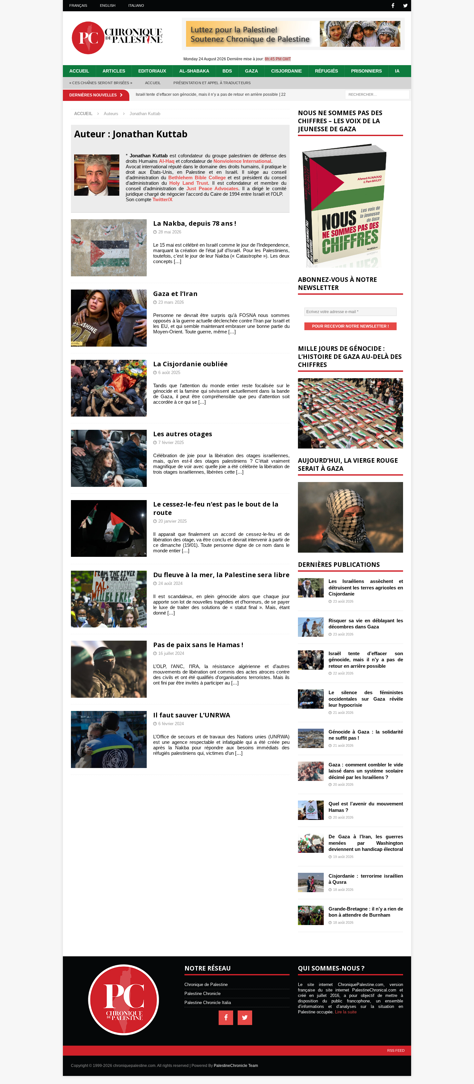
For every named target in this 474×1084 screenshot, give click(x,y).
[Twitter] (405, 5)
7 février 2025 (171, 442)
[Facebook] (393, 5)
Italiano (136, 5)
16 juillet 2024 (171, 653)
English (107, 5)
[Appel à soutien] (293, 44)
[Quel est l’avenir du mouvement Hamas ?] (311, 810)
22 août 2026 (343, 673)
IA (397, 71)
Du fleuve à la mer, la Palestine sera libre (221, 574)
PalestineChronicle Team (236, 1065)
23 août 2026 (343, 601)
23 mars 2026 (171, 302)
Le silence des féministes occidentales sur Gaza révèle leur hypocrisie (366, 699)
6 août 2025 (169, 372)
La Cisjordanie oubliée (190, 364)
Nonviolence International (242, 161)
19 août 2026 (343, 857)
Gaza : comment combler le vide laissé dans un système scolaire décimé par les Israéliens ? (366, 771)
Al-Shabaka (194, 71)
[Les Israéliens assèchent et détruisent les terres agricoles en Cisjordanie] (311, 587)
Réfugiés (326, 71)
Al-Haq (166, 161)
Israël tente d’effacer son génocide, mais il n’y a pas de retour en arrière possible (366, 660)
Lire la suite (346, 1012)
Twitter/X (163, 199)
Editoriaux (152, 71)
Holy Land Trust (188, 183)
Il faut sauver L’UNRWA (191, 715)
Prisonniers (366, 71)
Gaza (251, 71)
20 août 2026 (343, 784)
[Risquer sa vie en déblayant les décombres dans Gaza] (311, 627)
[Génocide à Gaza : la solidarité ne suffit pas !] (311, 738)
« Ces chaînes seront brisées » (100, 83)
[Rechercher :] (377, 94)
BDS (227, 71)
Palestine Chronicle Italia (207, 1002)
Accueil (79, 71)
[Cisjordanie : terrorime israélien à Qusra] (311, 882)
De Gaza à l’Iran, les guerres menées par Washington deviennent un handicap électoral (366, 843)
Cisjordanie (286, 71)
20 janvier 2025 (172, 521)
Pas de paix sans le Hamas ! (198, 644)
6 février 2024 (171, 723)
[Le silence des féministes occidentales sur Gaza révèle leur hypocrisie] (311, 699)
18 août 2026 (343, 890)
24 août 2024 (170, 583)
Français (78, 5)
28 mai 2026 (169, 232)
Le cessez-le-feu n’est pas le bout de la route (216, 508)
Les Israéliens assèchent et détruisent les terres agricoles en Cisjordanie (366, 587)
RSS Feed (396, 1050)
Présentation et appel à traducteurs (212, 83)
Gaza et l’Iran (175, 293)
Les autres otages (182, 433)
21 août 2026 (343, 712)
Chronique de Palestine (206, 984)
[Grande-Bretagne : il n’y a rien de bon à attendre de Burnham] (311, 915)
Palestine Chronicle (202, 993)
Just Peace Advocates (212, 188)
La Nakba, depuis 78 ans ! (194, 223)
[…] (177, 261)
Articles (114, 71)
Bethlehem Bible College (197, 177)
